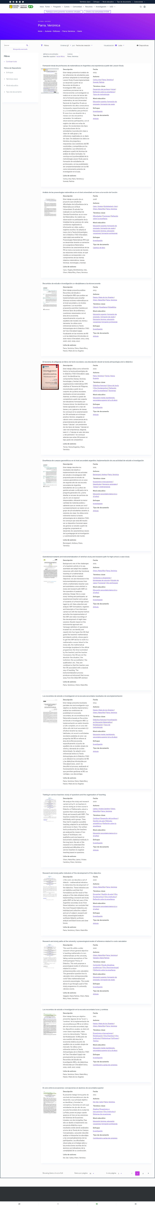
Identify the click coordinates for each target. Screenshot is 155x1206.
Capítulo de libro (99, 248)
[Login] (145, 7)
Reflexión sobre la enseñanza (104, 92)
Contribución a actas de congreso (105, 1065)
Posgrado (57, 7)
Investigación (101, 7)
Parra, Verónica (107, 80)
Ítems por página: (81, 1173)
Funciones (106, 216)
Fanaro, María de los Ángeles (103, 297)
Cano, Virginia (98, 206)
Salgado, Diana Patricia (101, 958)
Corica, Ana (97, 80)
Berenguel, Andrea (100, 474)
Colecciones (138, 2)
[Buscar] (141, 6)
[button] (132, 1173)
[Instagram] (16, 2)
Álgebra (96, 1109)
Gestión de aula (98, 821)
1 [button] (137, 1173)
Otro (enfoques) (112, 583)
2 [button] (143, 1173)
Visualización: (109, 45)
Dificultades (97, 216)
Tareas (95, 487)
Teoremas (112, 390)
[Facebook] (13, 2)
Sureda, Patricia (98, 82)
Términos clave (85, 2)
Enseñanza (103, 307)
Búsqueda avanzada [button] (20, 49)
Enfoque (97, 2)
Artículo (96, 118)
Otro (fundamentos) (101, 388)
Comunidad (77, 7)
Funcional (101, 583)
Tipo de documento (124, 2)
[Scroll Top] (135, 1204)
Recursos (89, 7)
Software (114, 1038)
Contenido (97, 965)
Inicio (42, 7)
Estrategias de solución (101, 580)
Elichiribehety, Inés (110, 206)
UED (111, 7)
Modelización (98, 725)
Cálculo (95, 307)
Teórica (95, 1041)
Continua (96, 818)
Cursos (66, 7)
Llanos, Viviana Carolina (101, 809)
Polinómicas (106, 1038)
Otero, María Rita (99, 209)
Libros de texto (113, 385)
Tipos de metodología (101, 94)
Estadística (112, 307)
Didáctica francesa (99, 385)
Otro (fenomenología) (111, 967)
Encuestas (96, 894)
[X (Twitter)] (10, 2)
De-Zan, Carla (98, 1102)
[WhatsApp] (23, 2)
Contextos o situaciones (102, 578)
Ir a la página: (111, 1173)
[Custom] (19, 1204)
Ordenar (63, 45)
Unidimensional (104, 487)
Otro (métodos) (110, 897)
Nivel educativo (108, 2)
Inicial (113, 89)
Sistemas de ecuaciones (102, 1114)
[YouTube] (20, 2)
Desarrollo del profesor (101, 89)
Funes (47, 7)
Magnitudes (97, 484)
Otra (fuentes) (109, 1036)
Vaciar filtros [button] (60, 56)
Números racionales (110, 484)
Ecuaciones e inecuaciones (103, 482)
